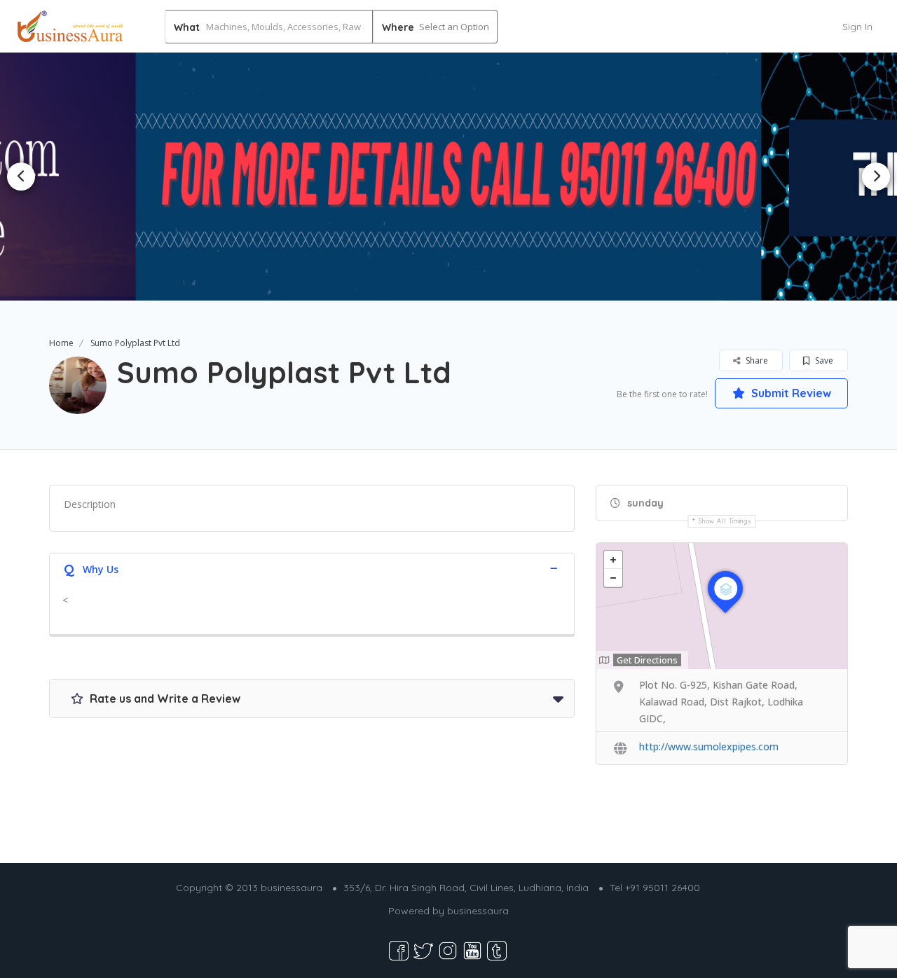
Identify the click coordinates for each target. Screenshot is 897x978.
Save (823, 360)
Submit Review (789, 393)
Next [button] (876, 177)
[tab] (312, 568)
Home (61, 343)
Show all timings (725, 521)
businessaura (478, 910)
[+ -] (721, 606)
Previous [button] (21, 177)
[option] (449, 176)
